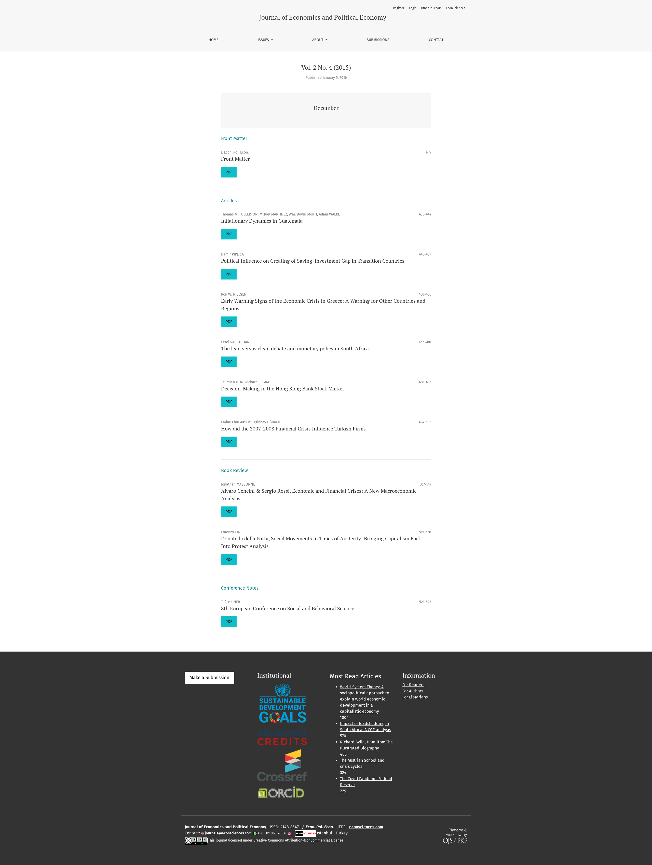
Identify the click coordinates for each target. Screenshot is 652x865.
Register (398, 8)
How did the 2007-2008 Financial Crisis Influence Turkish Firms (293, 428)
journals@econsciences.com (228, 833)
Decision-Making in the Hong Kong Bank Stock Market (282, 388)
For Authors (412, 691)
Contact (436, 40)
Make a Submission (209, 677)
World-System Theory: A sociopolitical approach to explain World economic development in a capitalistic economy (364, 699)
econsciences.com (366, 826)
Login (412, 8)
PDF (228, 172)
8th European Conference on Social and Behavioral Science (287, 608)
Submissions (378, 40)
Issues (264, 40)
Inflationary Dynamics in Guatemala (262, 220)
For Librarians (415, 697)
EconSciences (455, 8)
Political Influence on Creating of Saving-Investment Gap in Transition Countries (312, 260)
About (318, 40)
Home (213, 40)
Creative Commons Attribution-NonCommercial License (298, 840)
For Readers (413, 684)
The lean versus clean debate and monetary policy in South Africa (295, 348)
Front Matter (235, 158)
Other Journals (431, 8)
